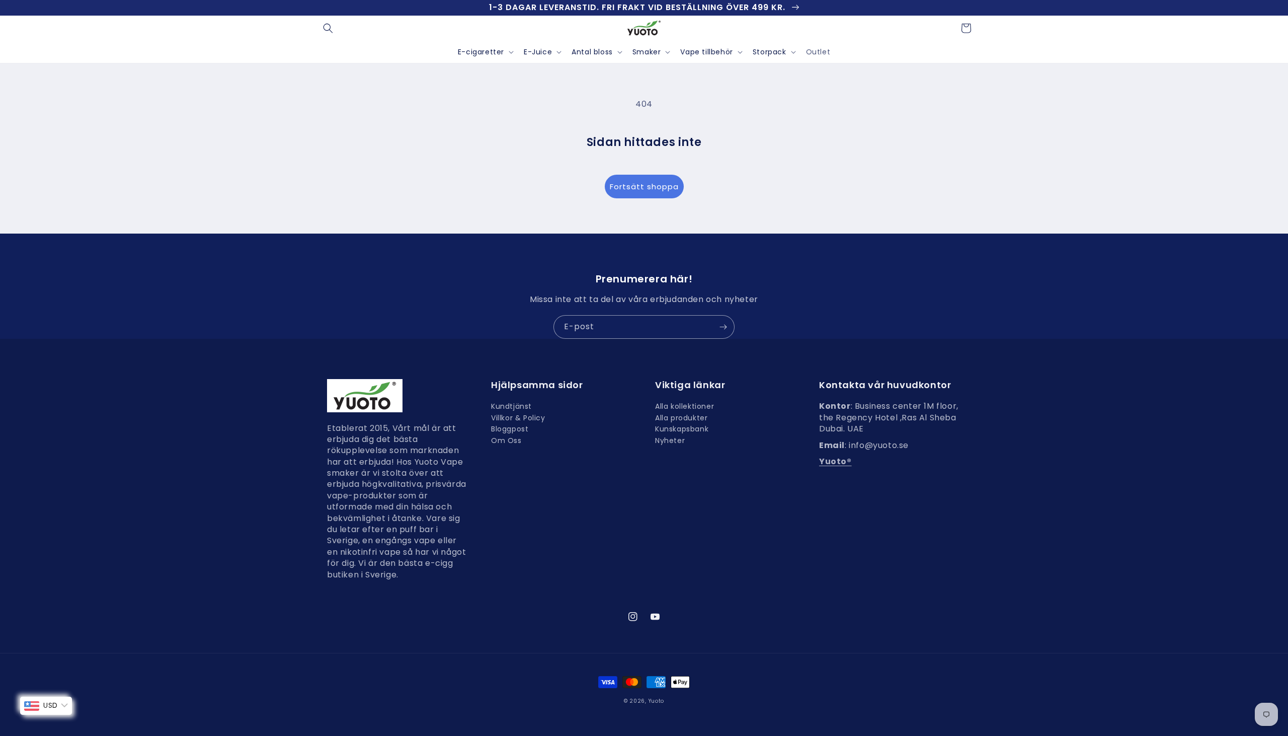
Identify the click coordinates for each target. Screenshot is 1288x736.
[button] (328, 28)
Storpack (769, 52)
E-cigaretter (481, 52)
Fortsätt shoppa (644, 186)
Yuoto (657, 701)
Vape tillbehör (706, 52)
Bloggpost (509, 428)
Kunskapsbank (681, 428)
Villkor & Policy (518, 417)
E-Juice (538, 52)
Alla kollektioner (684, 407)
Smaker (646, 52)
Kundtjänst (511, 407)
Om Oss (506, 440)
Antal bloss (592, 52)
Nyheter (670, 440)
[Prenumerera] (723, 327)
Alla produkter (681, 417)
